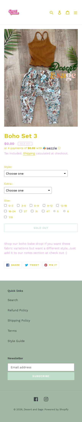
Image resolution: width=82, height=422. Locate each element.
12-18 (64, 205)
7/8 (11, 217)
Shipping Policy (19, 320)
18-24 (12, 211)
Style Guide (16, 341)
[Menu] (76, 12)
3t (36, 211)
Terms (12, 331)
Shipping (29, 153)
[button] (32, 148)
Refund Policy (18, 310)
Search (13, 300)
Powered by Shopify (56, 409)
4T (48, 211)
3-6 (23, 205)
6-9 (36, 205)
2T (25, 211)
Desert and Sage (33, 409)
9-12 (49, 205)
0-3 (11, 205)
